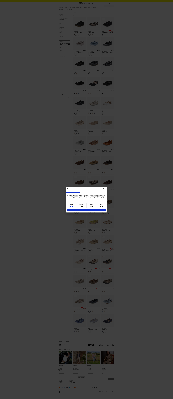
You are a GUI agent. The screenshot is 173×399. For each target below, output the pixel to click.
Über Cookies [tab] (100, 191)
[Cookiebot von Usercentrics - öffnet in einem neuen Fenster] (100, 188)
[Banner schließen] (105, 188)
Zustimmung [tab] (73, 191)
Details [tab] (86, 191)
